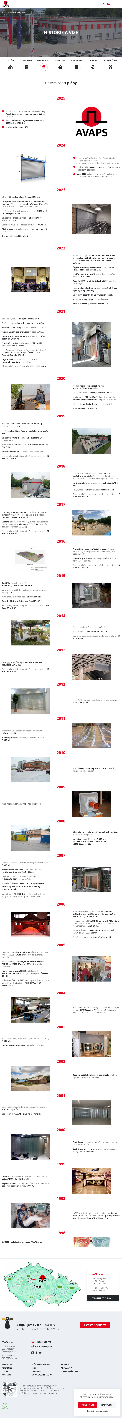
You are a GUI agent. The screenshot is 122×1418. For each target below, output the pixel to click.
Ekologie (93, 60)
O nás (5, 1371)
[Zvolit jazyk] (109, 3)
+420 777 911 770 (100, 1288)
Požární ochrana (40, 1364)
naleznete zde (53, 1393)
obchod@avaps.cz (100, 1290)
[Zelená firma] (5, 1408)
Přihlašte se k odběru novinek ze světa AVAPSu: (39, 1327)
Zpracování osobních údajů (97, 1411)
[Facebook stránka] (36, 1352)
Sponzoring (60, 60)
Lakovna (36, 1371)
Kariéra (65, 1364)
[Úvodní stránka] (5, 4)
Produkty (7, 1364)
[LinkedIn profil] (32, 1352)
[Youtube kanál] (40, 1352)
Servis (34, 1368)
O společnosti (10, 60)
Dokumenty (76, 60)
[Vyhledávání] (104, 4)
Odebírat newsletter (95, 1325)
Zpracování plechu (41, 1374)
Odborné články (110, 60)
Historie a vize (44, 60)
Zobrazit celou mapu (103, 1298)
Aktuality (27, 60)
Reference (7, 1368)
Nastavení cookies (71, 1371)
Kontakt (6, 1374)
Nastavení (106, 1405)
